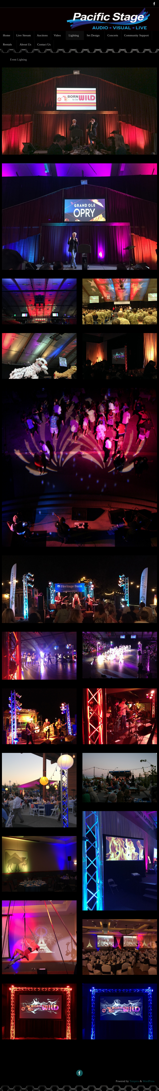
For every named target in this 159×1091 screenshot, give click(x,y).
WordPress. (149, 1081)
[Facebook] (154, 3)
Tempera (134, 1081)
